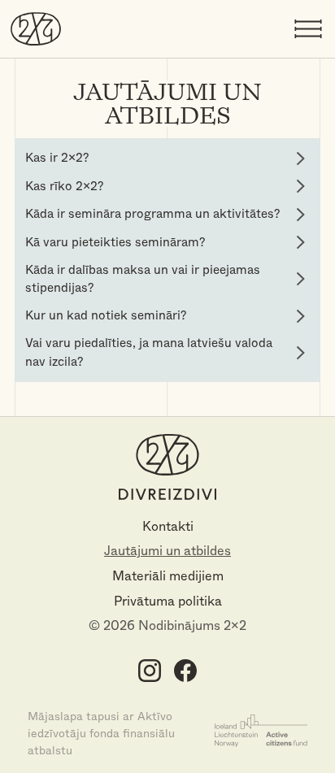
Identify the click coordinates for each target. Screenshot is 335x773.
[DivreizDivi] (36, 28)
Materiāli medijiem (168, 576)
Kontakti (168, 526)
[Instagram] (150, 670)
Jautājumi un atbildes (167, 550)
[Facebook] (185, 670)
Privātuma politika (168, 601)
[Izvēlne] (308, 29)
